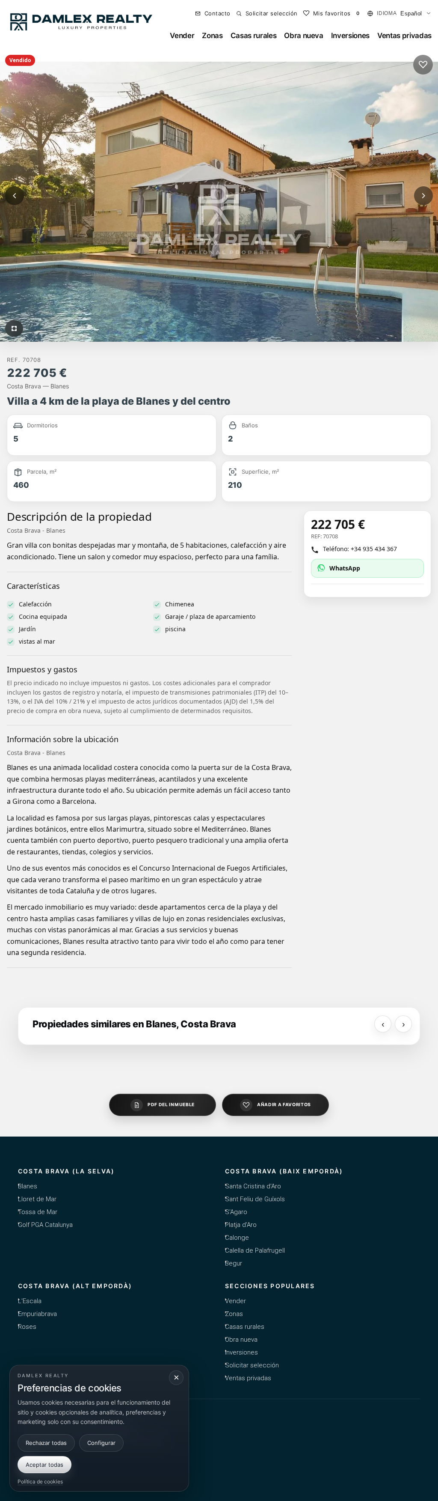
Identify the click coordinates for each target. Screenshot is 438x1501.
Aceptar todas (44, 1464)
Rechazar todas (46, 1442)
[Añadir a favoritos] (423, 65)
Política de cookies (40, 1481)
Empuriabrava (37, 1314)
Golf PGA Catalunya (45, 1225)
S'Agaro (236, 1212)
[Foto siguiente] (423, 195)
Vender (182, 35)
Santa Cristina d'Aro (253, 1186)
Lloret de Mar (37, 1199)
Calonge (237, 1237)
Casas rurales (254, 35)
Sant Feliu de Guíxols (255, 1199)
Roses (27, 1327)
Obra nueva (303, 35)
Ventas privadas (404, 35)
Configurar (101, 1442)
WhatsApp (344, 568)
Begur (233, 1263)
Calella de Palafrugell (255, 1250)
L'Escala (29, 1301)
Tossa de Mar (37, 1212)
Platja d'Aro (241, 1225)
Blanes (27, 1186)
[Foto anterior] (14, 195)
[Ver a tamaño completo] (14, 328)
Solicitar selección (252, 1365)
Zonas (212, 35)
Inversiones (350, 35)
